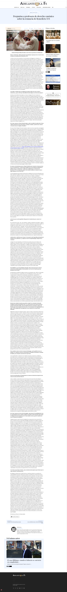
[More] (43, 28)
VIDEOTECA (14, 579)
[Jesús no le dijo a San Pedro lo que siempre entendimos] (53, 48)
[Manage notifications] (1, 589)
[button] (66, 7)
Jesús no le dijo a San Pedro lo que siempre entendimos (52, 55)
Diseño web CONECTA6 (16, 586)
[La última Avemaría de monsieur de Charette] (53, 62)
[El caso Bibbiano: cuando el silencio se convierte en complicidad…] (24, 549)
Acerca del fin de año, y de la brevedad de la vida (35, 522)
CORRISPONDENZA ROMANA (46, 7)
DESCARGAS (14, 578)
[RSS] (32, 0)
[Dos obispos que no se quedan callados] (53, 34)
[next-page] (10, 566)
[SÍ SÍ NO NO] (13, 530)
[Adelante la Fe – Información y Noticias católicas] (33, 4)
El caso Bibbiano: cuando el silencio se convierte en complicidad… (24, 561)
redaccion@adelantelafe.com (16, 582)
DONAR (14, 581)
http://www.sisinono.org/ (19, 528)
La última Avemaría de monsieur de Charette (51, 69)
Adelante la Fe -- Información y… (49, 81)
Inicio (31, 12)
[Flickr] (31, 0)
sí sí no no (35, 12)
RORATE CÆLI (22, 7)
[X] (35, 0)
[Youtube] (36, 0)
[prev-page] (8, 566)
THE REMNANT (28, 7)
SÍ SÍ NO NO (33, 7)
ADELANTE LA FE (16, 7)
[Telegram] (34, 0)
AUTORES (14, 580)
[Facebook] (30, 0)
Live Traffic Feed (52, 75)
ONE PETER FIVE (39, 7)
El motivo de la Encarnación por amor (14, 521)
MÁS (52, 7)
